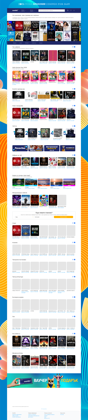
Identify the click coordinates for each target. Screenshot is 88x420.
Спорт (21, 42)
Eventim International (16, 417)
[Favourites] (20, 148)
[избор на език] (67, 10)
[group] (44, 380)
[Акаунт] (74, 10)
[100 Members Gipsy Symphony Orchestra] (43, 36)
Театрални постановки (19, 259)
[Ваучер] (36, 148)
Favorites (62, 414)
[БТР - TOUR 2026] (75, 36)
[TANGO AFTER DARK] (43, 26)
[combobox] (50, 10)
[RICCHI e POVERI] (19, 36)
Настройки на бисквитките (33, 415)
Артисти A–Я (47, 418)
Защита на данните (32, 414)
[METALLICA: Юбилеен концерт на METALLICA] (27, 26)
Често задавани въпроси (49, 414)
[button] (24, 31)
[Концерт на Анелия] (59, 26)
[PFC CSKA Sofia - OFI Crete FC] (19, 26)
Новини (45, 415)
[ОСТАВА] (35, 26)
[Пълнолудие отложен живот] (27, 36)
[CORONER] (67, 36)
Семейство (34, 42)
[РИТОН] (51, 26)
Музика (14, 42)
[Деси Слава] (51, 36)
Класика (14, 242)
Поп (13, 316)
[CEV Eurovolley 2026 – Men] (11, 26)
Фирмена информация (16, 414)
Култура (26, 42)
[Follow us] (67, 148)
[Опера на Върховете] (35, 36)
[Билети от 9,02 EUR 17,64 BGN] (11, 36)
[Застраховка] (51, 148)
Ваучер (40, 42)
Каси (45, 417)
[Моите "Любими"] (71, 10)
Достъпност (30, 417)
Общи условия (15, 415)
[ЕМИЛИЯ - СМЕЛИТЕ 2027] (59, 36)
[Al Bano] (75, 26)
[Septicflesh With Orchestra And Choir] (67, 26)
